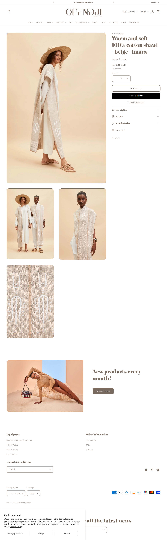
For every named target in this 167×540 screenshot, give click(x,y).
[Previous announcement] (53, 2)
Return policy (12, 449)
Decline (67, 533)
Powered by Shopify (24, 503)
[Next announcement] (113, 2)
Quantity (115, 73)
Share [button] (117, 138)
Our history (91, 440)
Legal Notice (12, 454)
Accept (41, 533)
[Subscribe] (50, 469)
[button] (9, 12)
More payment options (136, 102)
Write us (89, 449)
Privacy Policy (16, 526)
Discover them (103, 391)
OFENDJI (15, 503)
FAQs (88, 445)
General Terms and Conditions (19, 440)
